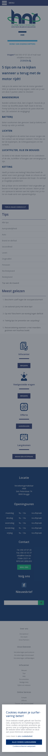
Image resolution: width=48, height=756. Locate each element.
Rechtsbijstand (8, 271)
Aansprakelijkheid (9, 228)
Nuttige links (24, 682)
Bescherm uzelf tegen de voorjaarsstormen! (24, 299)
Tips (24, 673)
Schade (24, 698)
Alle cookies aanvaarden (24, 742)
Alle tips (5, 222)
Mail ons (24, 567)
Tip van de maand (10, 283)
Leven (4, 252)
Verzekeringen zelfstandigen (24, 658)
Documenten (24, 679)
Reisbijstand (7, 277)
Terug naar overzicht (15, 207)
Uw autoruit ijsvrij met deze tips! (18, 306)
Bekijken (24, 365)
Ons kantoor (24, 634)
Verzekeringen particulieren (24, 652)
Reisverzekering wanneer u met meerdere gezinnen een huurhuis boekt (23, 329)
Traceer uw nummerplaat (24, 703)
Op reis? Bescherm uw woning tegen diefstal (24, 313)
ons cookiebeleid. (25, 736)
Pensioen (6, 265)
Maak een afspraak (24, 456)
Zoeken (24, 60)
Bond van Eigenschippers (22, 44)
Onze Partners (24, 640)
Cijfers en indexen (24, 685)
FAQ (24, 676)
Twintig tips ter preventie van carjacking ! (22, 320)
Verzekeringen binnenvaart (24, 655)
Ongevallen (7, 258)
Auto (4, 234)
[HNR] (24, 18)
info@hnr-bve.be (24, 57)
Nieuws (24, 670)
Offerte (24, 700)
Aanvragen (24, 426)
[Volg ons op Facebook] (24, 585)
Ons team (24, 637)
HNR (22, 35)
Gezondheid (7, 246)
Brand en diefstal (9, 240)
